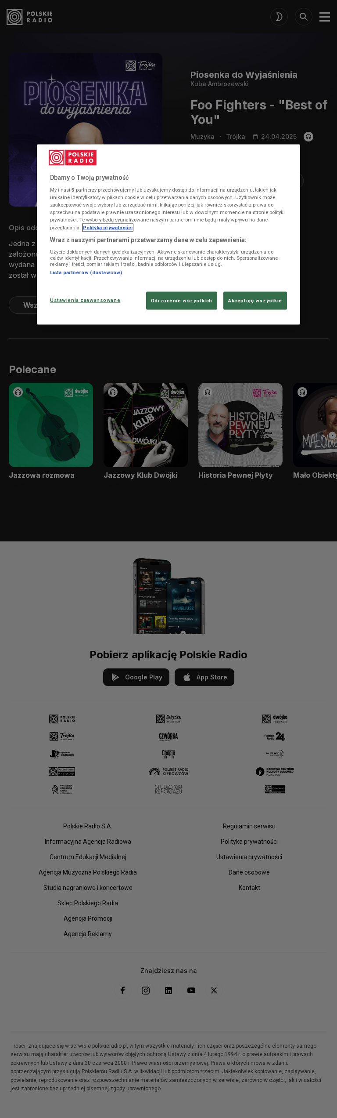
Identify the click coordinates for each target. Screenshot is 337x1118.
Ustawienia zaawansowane (85, 300)
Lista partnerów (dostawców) (86, 272)
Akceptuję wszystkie (255, 300)
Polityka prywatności (108, 227)
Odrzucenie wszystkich (181, 300)
